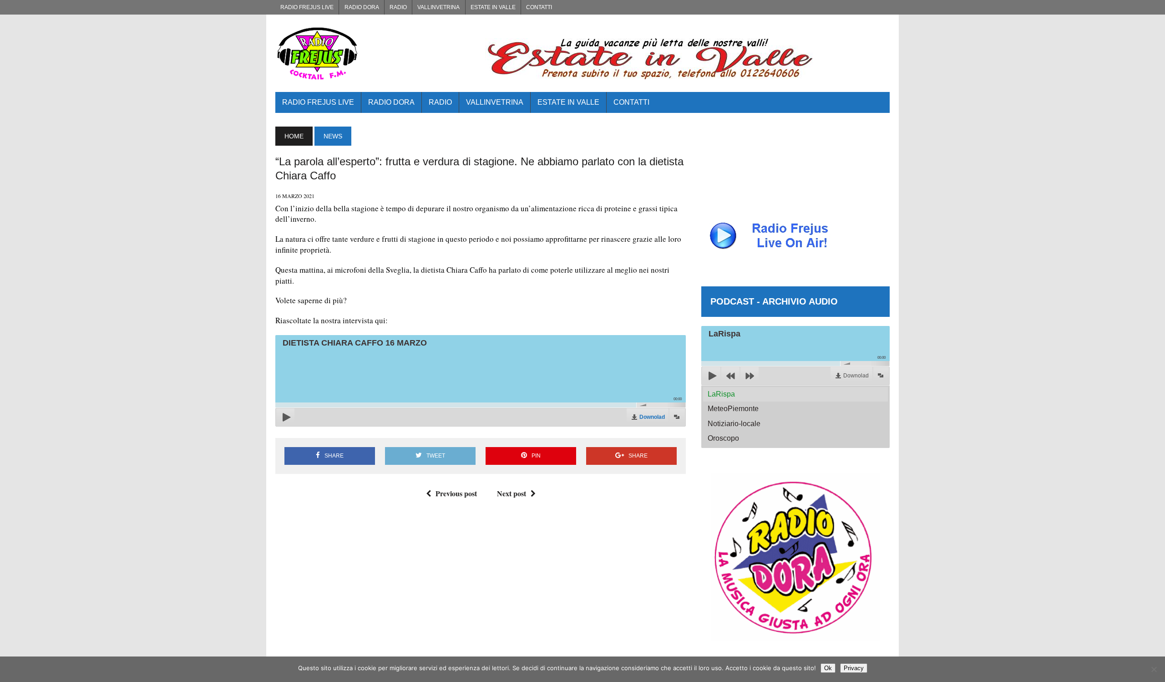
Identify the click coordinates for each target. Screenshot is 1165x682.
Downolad (652, 417)
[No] (1153, 669)
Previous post (456, 493)
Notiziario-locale (734, 424)
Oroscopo (723, 438)
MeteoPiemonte (733, 408)
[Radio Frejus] (372, 53)
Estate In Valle (493, 7)
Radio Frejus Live (307, 7)
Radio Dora (361, 7)
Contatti (539, 7)
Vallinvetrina (438, 7)
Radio (398, 7)
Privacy (854, 668)
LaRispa (721, 394)
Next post (511, 493)
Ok (828, 668)
